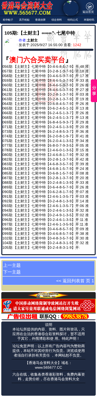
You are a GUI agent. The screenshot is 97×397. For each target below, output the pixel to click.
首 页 (85, 280)
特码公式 (73, 19)
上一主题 (12, 265)
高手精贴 (24, 19)
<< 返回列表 (68, 280)
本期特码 (89, 19)
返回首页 (88, 11)
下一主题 (12, 272)
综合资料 (56, 19)
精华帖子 (8, 19)
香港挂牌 (40, 19)
